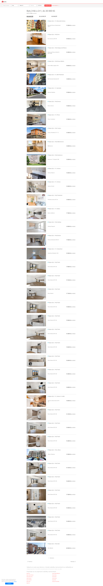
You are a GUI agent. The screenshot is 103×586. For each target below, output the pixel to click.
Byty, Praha (28, 581)
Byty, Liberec (54, 576)
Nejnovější (30, 16)
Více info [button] (15, 581)
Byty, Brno (28, 573)
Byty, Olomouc (29, 578)
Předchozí (30, 561)
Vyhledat (48, 5)
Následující (73, 561)
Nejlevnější (42, 16)
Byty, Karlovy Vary (29, 576)
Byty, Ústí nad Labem (55, 581)
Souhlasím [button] (9, 583)
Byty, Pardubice (29, 579)
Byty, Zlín (28, 583)
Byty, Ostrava (54, 578)
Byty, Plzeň (54, 579)
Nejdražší (54, 16)
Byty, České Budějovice (56, 573)
